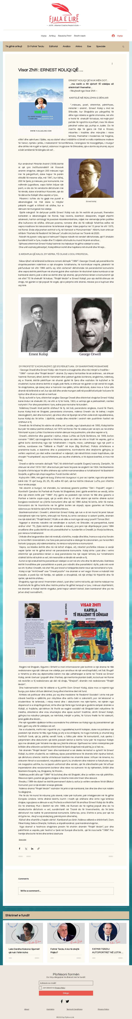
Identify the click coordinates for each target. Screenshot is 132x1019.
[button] (123, 46)
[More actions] (112, 63)
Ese (89, 46)
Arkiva (79, 46)
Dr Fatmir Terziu (35, 46)
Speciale (100, 46)
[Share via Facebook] (19, 848)
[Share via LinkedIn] (32, 848)
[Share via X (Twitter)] (26, 848)
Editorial (53, 46)
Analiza (66, 46)
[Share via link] (38, 848)
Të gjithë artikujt (13, 46)
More (113, 46)
